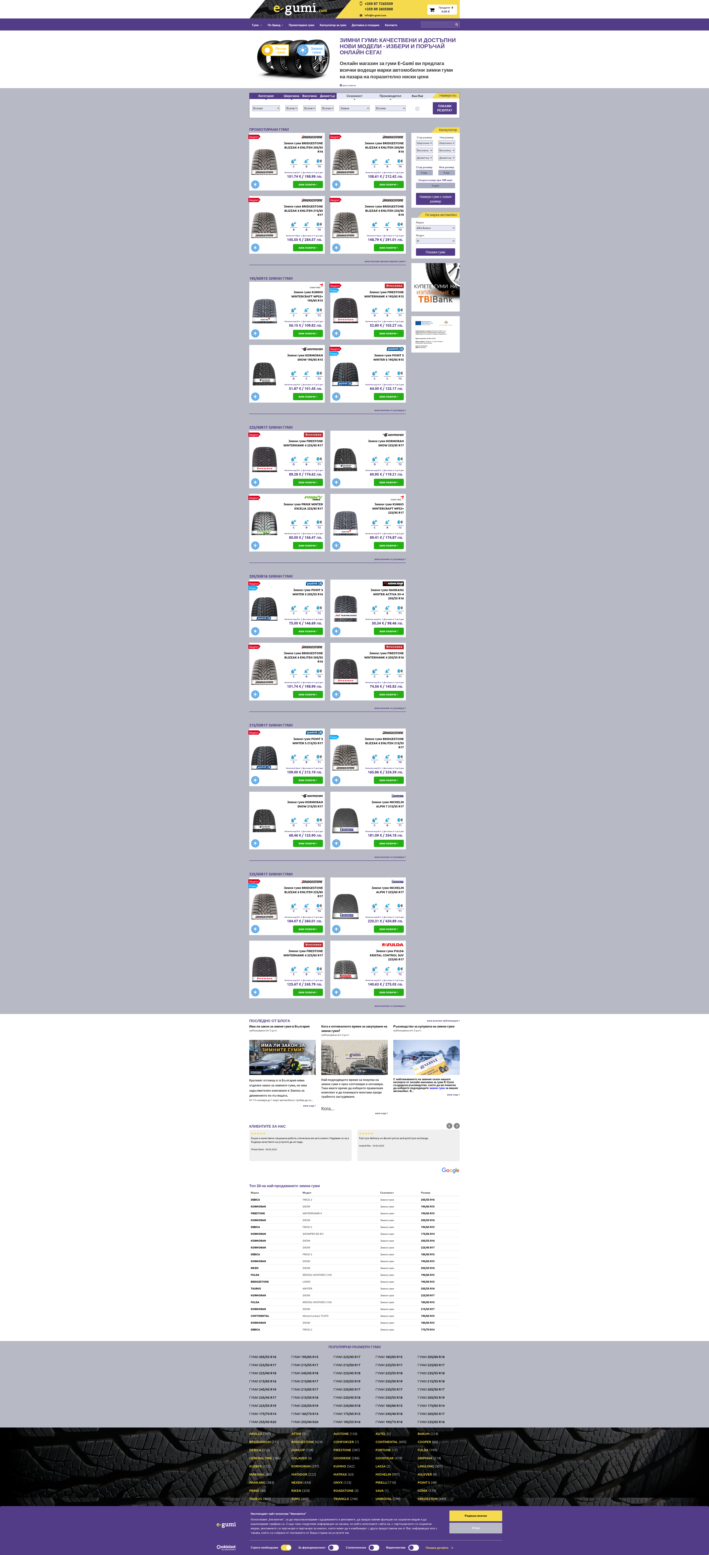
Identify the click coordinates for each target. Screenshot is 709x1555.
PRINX (254, 1490)
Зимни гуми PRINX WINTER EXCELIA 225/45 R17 (303, 506)
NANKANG (257, 1482)
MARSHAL (257, 1474)
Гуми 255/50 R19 (389, 1381)
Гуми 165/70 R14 (304, 1413)
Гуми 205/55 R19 (431, 1397)
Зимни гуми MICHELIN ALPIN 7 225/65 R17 (387, 890)
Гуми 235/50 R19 (304, 1405)
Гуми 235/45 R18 (346, 1397)
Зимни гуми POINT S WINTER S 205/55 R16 (307, 592)
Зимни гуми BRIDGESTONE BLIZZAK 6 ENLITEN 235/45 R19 (384, 210)
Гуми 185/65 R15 (389, 1357)
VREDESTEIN (428, 1498)
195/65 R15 (428, 1206)
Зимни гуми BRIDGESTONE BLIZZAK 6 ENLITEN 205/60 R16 (384, 147)
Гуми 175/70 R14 (262, 1413)
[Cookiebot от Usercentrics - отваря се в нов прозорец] (226, 1548)
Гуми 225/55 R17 (389, 1365)
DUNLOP (298, 1450)
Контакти (391, 25)
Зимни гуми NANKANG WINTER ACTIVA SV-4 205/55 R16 (387, 594)
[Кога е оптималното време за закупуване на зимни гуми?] (354, 1057)
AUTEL (381, 1433)
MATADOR (299, 1474)
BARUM (424, 1433)
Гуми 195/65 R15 (304, 1357)
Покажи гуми (435, 252)
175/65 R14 (428, 1233)
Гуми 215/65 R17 (304, 1389)
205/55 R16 (428, 1199)
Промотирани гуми (301, 25)
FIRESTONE (258, 1213)
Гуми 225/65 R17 (431, 1365)
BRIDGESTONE (260, 1281)
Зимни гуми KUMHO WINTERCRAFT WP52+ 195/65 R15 (307, 296)
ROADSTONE (343, 1490)
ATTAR (296, 1433)
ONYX (338, 1482)
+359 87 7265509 (379, 3)
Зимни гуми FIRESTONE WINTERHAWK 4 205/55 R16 (384, 655)
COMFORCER (343, 1442)
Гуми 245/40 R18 (389, 1413)
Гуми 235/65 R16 (431, 1422)
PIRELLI (381, 1482)
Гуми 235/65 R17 (346, 1389)
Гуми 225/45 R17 (346, 1357)
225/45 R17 (428, 1247)
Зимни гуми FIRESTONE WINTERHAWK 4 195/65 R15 (384, 294)
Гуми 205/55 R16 (262, 1357)
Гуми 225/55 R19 (262, 1405)
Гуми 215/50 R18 (304, 1397)
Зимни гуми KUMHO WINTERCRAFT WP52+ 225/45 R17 (388, 508)
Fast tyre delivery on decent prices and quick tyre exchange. (394, 1141)
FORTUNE (383, 1450)
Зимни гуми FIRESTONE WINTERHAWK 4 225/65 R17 (303, 953)
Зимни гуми (317, 50)
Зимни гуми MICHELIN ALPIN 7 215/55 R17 (387, 804)
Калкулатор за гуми (333, 25)
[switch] (333, 1548)
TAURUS (256, 1288)
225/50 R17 (428, 1295)
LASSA (381, 1466)
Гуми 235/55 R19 (346, 1381)
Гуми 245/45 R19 (262, 1389)
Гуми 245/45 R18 (304, 1373)
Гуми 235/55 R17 (389, 1389)
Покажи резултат (444, 108)
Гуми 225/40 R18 (262, 1373)
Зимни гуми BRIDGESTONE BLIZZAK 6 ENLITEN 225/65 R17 (303, 892)
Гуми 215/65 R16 (262, 1381)
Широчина (291, 96)
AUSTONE (341, 1433)
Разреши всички (476, 1515)
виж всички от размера (389, 410)
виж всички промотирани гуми (385, 261)
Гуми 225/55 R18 (389, 1373)
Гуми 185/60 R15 (389, 1405)
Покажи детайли (437, 1547)
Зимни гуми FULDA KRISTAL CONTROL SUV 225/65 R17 (387, 955)
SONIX (423, 1490)
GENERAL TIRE (260, 1458)
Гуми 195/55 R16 (346, 1422)
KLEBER (255, 1466)
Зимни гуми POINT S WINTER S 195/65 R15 (388, 357)
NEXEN (296, 1482)
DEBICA (255, 1199)
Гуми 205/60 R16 (431, 1357)
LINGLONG (426, 1466)
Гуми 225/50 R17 (262, 1365)
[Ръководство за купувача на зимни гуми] (426, 1057)
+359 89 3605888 (379, 8)
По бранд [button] (274, 25)
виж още (309, 1105)
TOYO (295, 1498)
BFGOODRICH (260, 1442)
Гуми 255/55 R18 (389, 1397)
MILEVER (425, 1474)
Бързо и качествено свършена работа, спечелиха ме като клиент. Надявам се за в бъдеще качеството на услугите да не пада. (300, 1143)
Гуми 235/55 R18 (431, 1373)
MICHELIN (383, 1474)
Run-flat (417, 96)
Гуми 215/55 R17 (304, 1365)
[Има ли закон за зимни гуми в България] (282, 1057)
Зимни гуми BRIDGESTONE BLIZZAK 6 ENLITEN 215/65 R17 (303, 210)
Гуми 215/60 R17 (304, 1381)
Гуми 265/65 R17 (431, 1413)
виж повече (349, 85)
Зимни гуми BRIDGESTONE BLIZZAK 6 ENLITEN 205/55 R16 (303, 147)
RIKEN (254, 1268)
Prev (449, 1126)
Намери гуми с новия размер (435, 199)
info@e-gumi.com (375, 15)
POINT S (424, 1482)
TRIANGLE (341, 1498)
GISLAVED (299, 1458)
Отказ (476, 1528)
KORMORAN (258, 1206)
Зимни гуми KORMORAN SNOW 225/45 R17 (386, 443)
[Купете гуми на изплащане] (435, 287)
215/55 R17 (428, 1309)
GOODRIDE (342, 1458)
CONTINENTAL (260, 1315)
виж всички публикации (443, 1020)
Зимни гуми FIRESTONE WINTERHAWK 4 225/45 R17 (303, 443)
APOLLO (255, 1433)
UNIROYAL (384, 1498)
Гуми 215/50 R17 (346, 1365)
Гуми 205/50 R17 (431, 1389)
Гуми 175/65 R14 (431, 1405)
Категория (266, 96)
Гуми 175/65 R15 (346, 1413)
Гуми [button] (255, 25)
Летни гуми (280, 50)
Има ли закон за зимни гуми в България (279, 1026)
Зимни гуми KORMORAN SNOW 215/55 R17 (305, 804)
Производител (390, 96)
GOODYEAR (385, 1458)
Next (457, 1126)
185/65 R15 (428, 1254)
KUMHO (339, 1466)
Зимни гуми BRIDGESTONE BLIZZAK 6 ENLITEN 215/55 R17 (384, 743)
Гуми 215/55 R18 (431, 1381)
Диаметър (327, 96)
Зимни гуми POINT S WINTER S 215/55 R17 (307, 741)
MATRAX (340, 1474)
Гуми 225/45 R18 (346, 1373)
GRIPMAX (425, 1458)
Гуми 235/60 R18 (346, 1405)
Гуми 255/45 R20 (262, 1422)
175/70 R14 (428, 1329)
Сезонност (354, 96)
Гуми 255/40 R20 (304, 1422)
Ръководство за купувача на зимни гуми (423, 1026)
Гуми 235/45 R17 (262, 1397)
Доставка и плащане (365, 25)
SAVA (380, 1490)
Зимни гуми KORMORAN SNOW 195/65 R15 (305, 357)
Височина (309, 96)
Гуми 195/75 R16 (389, 1422)
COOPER (424, 1442)
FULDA (255, 1274)
